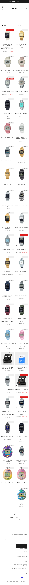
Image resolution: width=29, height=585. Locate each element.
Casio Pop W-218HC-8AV (7, 70)
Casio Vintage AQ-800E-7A (21, 228)
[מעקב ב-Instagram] (26, 573)
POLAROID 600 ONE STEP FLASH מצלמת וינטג (21, 390)
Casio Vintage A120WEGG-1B (22, 183)
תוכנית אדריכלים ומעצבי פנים (20, 564)
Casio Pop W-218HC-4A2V (21, 70)
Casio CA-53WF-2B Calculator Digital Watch (7, 297)
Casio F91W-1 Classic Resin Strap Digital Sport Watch (21, 139)
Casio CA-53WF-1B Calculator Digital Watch (7, 115)
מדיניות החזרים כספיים (22, 556)
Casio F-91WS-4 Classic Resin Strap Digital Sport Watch (21, 345)
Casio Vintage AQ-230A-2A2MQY (21, 114)
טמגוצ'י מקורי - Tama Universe (7, 461)
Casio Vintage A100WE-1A (21, 296)
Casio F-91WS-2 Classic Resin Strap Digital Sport (7, 345)
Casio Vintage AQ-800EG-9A (21, 45)
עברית (9, 577)
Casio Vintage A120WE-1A (7, 161)
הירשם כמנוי (21, 546)
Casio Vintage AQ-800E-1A (7, 206)
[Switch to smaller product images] (2, 25)
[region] (14, 518)
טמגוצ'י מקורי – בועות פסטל (7, 482)
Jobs (26, 561)
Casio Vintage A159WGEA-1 (22, 161)
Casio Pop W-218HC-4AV (7, 137)
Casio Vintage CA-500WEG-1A (7, 228)
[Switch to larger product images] (5, 25)
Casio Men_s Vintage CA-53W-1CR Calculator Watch (21, 438)
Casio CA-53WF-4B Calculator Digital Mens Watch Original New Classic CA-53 (7, 321)
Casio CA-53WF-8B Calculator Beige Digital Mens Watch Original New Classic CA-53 (7, 47)
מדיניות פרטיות (23, 554)
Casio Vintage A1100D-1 (21, 205)
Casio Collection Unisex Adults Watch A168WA (22, 413)
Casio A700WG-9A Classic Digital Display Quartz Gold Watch (7, 273)
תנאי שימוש (24, 559)
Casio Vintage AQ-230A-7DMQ (21, 272)
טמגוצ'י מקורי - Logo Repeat (22, 504)
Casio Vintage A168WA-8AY (21, 92)
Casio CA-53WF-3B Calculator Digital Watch (21, 320)
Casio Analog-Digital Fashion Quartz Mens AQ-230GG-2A (7, 438)
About (25, 551)
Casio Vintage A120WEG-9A (7, 183)
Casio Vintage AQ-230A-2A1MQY (7, 250)
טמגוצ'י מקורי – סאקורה (21, 482)
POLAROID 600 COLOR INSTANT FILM (21, 368)
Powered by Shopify (14, 581)
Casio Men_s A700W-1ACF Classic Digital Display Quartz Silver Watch (7, 413)
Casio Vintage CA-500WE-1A (22, 250)
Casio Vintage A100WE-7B (7, 390)
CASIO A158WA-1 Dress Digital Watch (21, 461)
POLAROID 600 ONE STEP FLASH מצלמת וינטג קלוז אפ (7, 368)
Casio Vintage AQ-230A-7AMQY (7, 92)
